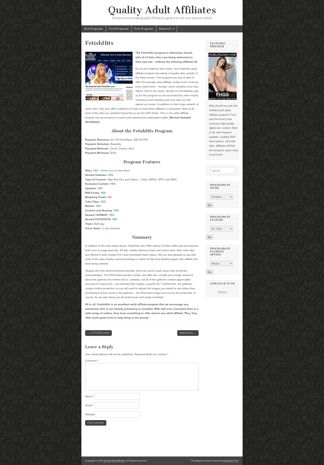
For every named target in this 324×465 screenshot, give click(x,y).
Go (209, 205)
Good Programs (119, 28)
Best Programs (93, 28)
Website (90, 414)
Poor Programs (143, 28)
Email (89, 405)
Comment (91, 360)
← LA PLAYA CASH (98, 333)
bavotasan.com (230, 461)
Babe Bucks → (188, 333)
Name (89, 396)
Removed (165, 28)
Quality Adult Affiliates (162, 10)
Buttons (222, 291)
